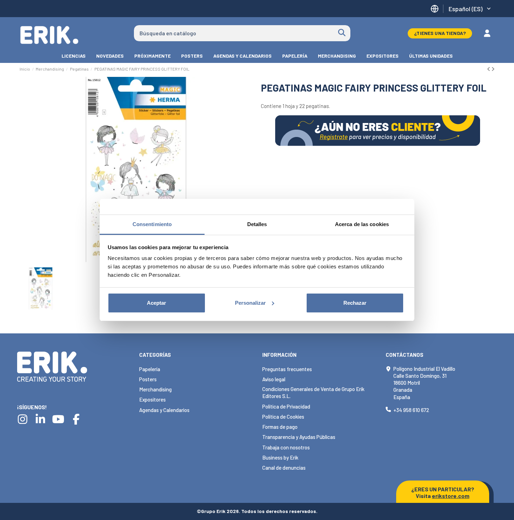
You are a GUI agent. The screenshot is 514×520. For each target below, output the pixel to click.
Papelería (149, 369)
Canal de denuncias (284, 467)
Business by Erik (280, 457)
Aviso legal (273, 379)
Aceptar (156, 303)
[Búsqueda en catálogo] (342, 33)
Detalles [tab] (257, 224)
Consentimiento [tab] (152, 224)
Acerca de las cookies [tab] (362, 224)
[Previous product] (489, 69)
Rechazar (354, 303)
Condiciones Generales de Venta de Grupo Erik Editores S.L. (313, 392)
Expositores (152, 399)
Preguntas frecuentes (287, 369)
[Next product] (492, 69)
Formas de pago (280, 427)
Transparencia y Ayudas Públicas (298, 437)
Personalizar (250, 303)
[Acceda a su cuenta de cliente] (487, 33)
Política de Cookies (283, 416)
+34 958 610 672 (411, 410)
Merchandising (155, 389)
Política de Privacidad (286, 406)
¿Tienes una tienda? (440, 33)
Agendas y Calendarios (164, 410)
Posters (148, 379)
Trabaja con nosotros (286, 447)
